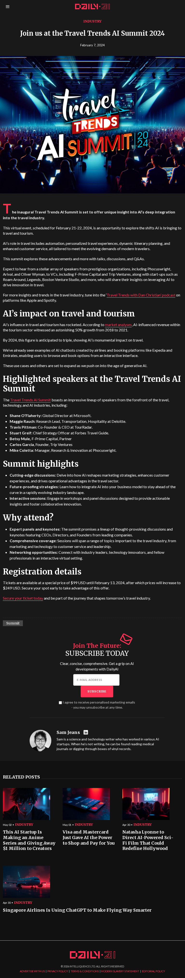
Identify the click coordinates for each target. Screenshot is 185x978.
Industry (92, 21)
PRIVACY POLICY (57, 971)
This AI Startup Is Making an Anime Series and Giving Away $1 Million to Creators (29, 840)
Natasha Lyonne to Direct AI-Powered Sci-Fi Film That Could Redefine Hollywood (147, 840)
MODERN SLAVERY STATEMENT (120, 971)
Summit (13, 623)
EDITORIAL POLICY (153, 971)
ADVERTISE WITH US (32, 971)
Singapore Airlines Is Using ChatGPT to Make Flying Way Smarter (77, 910)
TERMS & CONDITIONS (85, 971)
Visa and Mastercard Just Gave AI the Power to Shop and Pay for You (88, 837)
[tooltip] (86, 732)
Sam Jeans (68, 732)
